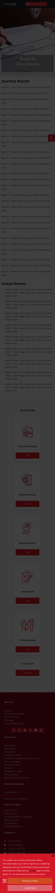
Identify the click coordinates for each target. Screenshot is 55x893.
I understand (30, 888)
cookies (32, 871)
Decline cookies (30, 881)
